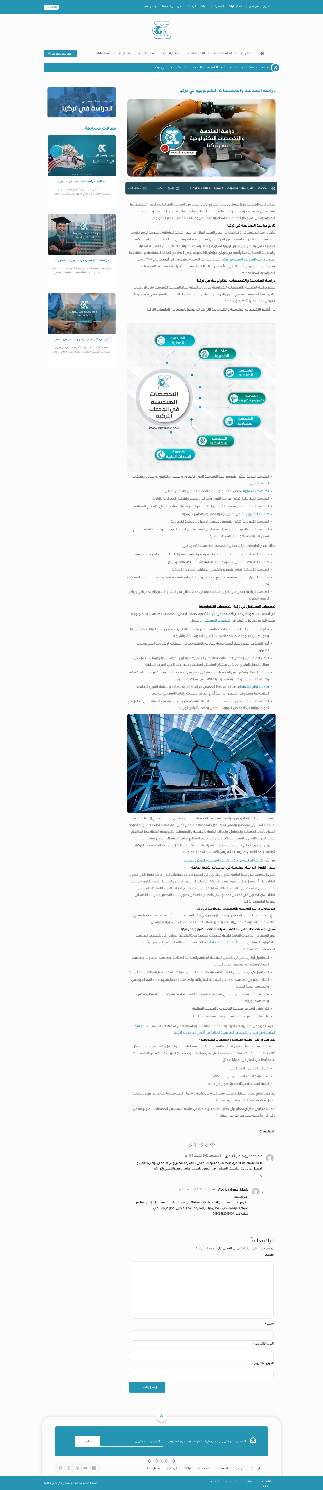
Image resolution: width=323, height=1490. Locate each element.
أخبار (126, 53)
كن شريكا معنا (171, 6)
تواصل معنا (150, 6)
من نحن (254, 6)
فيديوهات (102, 53)
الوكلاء (215, 1481)
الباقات (204, 6)
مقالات (148, 53)
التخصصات (196, 53)
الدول (249, 53)
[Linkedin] (94, 1468)
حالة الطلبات (236, 6)
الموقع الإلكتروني (263, 1363)
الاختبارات (174, 53)
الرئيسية (256, 1468)
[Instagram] (69, 1468)
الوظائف (190, 6)
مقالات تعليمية (200, 188)
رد (260, 1175)
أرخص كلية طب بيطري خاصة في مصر (82, 339)
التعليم (268, 6)
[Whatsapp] (77, 1468)
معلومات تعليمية (226, 188)
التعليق (268, 1254)
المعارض (249, 1481)
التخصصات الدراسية (249, 68)
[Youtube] (85, 1468)
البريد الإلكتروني (263, 1343)
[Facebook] (60, 1468)
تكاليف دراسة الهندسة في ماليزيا (81, 181)
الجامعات (225, 53)
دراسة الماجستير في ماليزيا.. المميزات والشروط (82, 261)
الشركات (231, 1481)
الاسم (269, 1323)
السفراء (219, 6)
